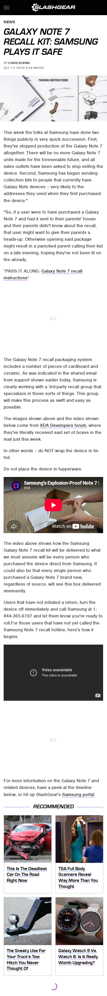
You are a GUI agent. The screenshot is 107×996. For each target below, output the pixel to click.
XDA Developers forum (63, 425)
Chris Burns (19, 63)
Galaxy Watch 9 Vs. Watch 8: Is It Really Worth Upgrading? (78, 956)
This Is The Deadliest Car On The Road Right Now (27, 874)
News (9, 22)
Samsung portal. (78, 794)
